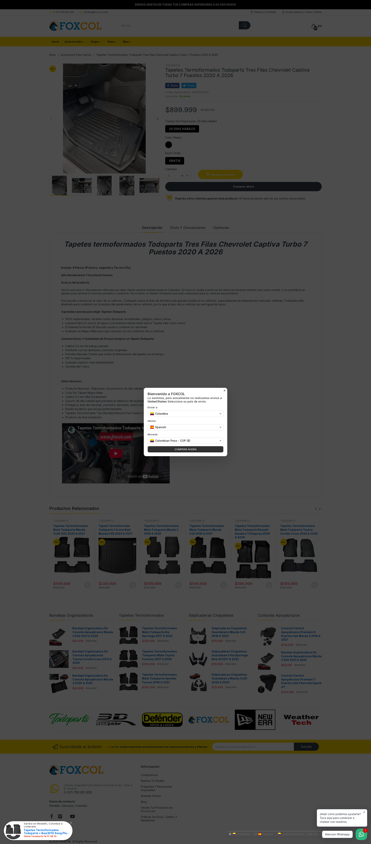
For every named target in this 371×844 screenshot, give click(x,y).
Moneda (152, 434)
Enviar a (152, 407)
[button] (275, 834)
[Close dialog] (224, 390)
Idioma (152, 420)
